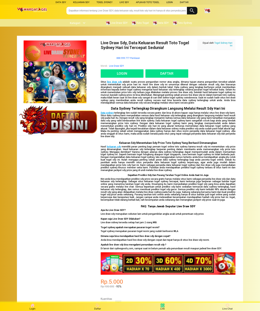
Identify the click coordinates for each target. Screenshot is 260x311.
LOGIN (169, 2)
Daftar (97, 308)
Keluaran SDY (81, 2)
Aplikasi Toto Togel (147, 2)
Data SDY (61, 2)
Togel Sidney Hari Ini (223, 44)
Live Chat (227, 308)
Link (162, 308)
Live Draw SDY (116, 66)
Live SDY (124, 2)
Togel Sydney (104, 2)
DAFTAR (184, 2)
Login (32, 308)
